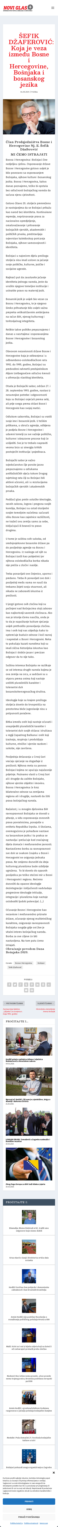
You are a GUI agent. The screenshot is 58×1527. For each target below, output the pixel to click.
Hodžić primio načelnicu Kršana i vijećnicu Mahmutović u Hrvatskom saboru (24, 1060)
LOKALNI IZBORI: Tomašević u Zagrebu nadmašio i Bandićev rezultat (28, 1140)
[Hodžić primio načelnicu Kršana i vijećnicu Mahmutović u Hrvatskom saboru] (29, 1041)
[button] (53, 1472)
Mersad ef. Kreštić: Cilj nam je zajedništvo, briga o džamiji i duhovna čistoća (28, 1100)
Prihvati (29, 1501)
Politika (34, 92)
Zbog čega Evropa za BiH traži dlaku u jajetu (25, 1184)
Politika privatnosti (31, 1523)
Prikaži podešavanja (29, 1517)
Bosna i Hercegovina (23, 963)
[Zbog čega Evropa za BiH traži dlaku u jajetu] (29, 1164)
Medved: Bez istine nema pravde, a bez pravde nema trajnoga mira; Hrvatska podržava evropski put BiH (29, 1378)
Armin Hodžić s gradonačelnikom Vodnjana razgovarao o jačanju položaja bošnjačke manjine (29, 1409)
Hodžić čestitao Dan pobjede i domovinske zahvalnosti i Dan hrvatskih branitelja (29, 1288)
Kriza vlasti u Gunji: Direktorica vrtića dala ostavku (29, 1259)
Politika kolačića (16, 1523)
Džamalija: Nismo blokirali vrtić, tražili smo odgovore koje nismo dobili (29, 1229)
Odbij (29, 1509)
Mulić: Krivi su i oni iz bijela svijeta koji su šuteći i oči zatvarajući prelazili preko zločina (29, 1347)
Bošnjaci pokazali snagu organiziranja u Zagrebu (29, 1467)
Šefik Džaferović (15, 967)
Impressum (44, 1523)
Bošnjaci (41, 963)
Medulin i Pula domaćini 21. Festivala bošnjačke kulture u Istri (29, 1439)
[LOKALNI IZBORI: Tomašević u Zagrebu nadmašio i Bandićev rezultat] (29, 1122)
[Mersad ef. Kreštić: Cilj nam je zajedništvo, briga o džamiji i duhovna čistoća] (29, 1081)
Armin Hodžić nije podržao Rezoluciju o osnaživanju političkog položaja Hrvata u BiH (29, 1318)
